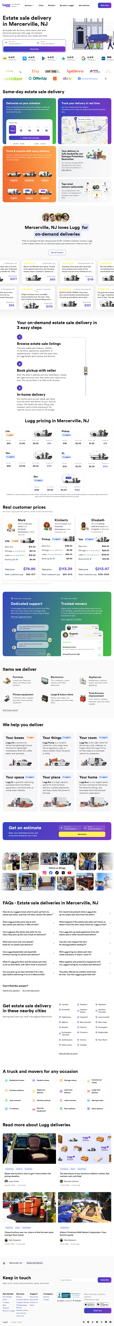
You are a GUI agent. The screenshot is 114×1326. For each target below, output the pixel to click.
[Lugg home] (6, 5)
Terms (19, 1322)
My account (34, 1300)
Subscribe (104, 1280)
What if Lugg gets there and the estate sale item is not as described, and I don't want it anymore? (25, 963)
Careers (46, 1300)
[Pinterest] (97, 1322)
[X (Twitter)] (63, 873)
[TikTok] (57, 873)
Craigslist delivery (22, 1302)
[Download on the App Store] (89, 1304)
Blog (4, 1305)
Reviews (46, 1297)
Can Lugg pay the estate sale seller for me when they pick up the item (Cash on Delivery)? (24, 933)
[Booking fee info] (17, 559)
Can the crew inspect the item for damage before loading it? (73, 943)
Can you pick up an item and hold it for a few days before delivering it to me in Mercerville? (24, 973)
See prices (34, 49)
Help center (34, 1297)
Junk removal (21, 1313)
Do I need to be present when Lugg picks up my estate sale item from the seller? (77, 913)
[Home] (4, 1263)
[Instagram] (44, 873)
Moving (19, 1297)
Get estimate (84, 5)
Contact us (34, 1302)
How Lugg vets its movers (71, 619)
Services (28, 5)
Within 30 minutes (31, 138)
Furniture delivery (22, 1300)
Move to (43, 41)
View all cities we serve (68, 1053)
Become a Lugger (9, 1311)
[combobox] (18, 42)
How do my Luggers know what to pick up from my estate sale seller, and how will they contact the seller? (28, 913)
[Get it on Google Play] (103, 1304)
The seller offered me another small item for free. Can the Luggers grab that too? (77, 973)
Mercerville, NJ (15, 1263)
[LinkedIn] (106, 1322)
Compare (6, 1302)
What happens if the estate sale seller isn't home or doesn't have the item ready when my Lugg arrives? (82, 923)
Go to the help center (31, 990)
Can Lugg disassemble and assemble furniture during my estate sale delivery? (21, 953)
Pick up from (12, 41)
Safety (32, 1305)
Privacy (13, 1322)
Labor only (20, 1316)
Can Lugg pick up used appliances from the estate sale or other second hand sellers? (79, 933)
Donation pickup (22, 1310)
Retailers (51, 5)
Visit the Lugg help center (21, 617)
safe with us (66, 170)
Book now (105, 5)
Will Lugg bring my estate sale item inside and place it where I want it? (75, 953)
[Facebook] (51, 873)
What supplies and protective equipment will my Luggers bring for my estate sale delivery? (80, 963)
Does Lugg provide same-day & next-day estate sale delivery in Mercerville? (21, 923)
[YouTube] (69, 873)
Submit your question (11, 990)
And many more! (10, 710)
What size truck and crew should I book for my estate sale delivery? (18, 943)
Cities (41, 5)
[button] (31, 272)
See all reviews (57, 252)
